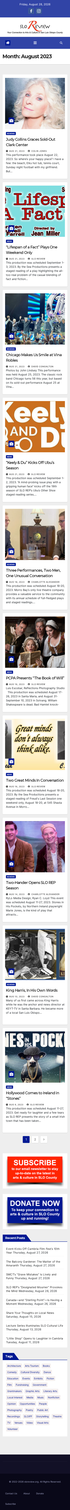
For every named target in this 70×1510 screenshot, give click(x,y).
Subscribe (10, 1503)
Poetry (29, 1410)
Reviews (11, 133)
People (43, 1403)
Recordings (13, 1416)
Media (30, 1397)
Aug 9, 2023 (16, 1104)
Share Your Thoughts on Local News (30, 1313)
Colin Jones (39, 151)
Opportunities (27, 1403)
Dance (47, 1372)
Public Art (42, 1410)
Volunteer (12, 1429)
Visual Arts (42, 1422)
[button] (61, 43)
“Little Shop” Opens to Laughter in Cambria (34, 1338)
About (26, 1493)
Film (9, 1384)
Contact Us (11, 1493)
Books (46, 1365)
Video (30, 1422)
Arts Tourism (32, 1365)
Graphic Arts (32, 1391)
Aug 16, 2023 (17, 684)
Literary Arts (50, 1391)
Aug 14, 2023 (17, 894)
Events (26, 1378)
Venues (18, 1422)
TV (8, 1422)
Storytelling (42, 1416)
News (9, 241)
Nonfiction (53, 1397)
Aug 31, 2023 (17, 151)
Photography (14, 1410)
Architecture (14, 1365)
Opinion (11, 1403)
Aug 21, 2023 (16, 474)
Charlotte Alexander (45, 582)
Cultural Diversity (30, 1372)
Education (12, 1378)
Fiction (50, 1378)
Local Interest (14, 1397)
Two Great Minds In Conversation (35, 780)
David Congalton (42, 366)
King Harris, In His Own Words (31, 990)
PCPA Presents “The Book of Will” (35, 678)
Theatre (57, 1416)
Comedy (12, 1372)
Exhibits (38, 1378)
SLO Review (38, 258)
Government (39, 1384)
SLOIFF (28, 1416)
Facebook (31, 11)
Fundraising (22, 1384)
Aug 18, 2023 (17, 582)
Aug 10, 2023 (17, 996)
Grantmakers (14, 1391)
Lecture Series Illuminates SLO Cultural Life (34, 1325)
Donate (40, 1493)
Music (40, 1397)
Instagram (39, 11)
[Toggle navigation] (35, 43)
